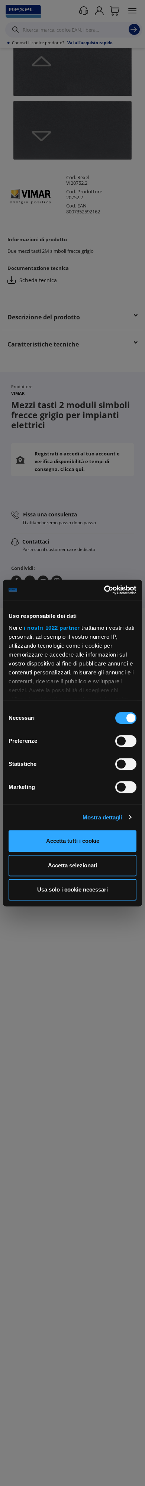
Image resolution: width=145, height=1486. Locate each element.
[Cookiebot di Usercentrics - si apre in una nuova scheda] (104, 590)
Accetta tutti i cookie (72, 841)
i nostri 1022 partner (52, 628)
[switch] (125, 741)
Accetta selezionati (72, 865)
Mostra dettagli (102, 817)
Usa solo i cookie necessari (72, 889)
